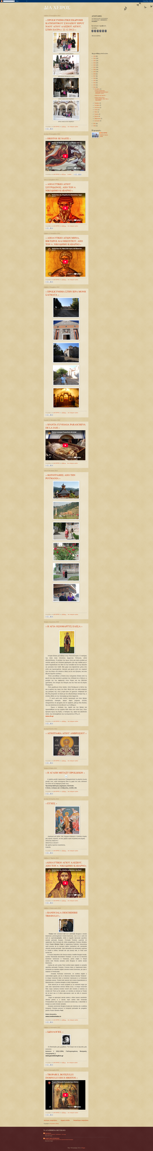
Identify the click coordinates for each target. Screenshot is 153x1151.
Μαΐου (96, 112)
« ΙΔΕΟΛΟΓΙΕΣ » (54, 1031)
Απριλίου (97, 114)
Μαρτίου (97, 116)
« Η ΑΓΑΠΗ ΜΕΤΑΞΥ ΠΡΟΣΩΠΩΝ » (65, 772)
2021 (94, 67)
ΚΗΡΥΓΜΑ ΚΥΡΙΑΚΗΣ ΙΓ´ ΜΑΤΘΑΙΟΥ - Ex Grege (55, 1134)
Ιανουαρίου (97, 120)
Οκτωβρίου (97, 105)
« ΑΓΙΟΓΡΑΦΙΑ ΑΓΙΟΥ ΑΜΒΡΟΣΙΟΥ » (66, 733)
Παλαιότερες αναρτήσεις (80, 1120)
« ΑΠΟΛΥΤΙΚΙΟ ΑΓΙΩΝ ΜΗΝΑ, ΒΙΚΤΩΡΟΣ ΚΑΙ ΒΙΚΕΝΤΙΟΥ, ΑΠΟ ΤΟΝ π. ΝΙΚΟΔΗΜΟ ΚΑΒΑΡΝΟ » (64, 241)
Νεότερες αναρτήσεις (50, 1120)
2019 (94, 71)
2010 (94, 125)
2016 (94, 78)
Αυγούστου (97, 107)
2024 (94, 60)
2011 (94, 123)
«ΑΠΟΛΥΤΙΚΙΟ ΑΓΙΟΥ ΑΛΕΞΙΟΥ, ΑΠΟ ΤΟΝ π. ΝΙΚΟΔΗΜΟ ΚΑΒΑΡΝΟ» (66, 864)
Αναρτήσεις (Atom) (54, 1123)
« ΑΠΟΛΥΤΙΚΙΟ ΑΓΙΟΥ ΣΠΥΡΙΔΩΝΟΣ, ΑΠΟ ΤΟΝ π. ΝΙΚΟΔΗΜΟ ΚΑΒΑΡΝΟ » (61, 187)
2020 (94, 69)
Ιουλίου (96, 109)
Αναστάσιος (48, 1133)
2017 (94, 76)
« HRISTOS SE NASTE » (58, 138)
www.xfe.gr (50, 716)
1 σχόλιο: (69, 174)
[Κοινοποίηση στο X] (49, 129)
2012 (94, 87)
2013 (94, 85)
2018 (94, 74)
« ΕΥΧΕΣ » (51, 803)
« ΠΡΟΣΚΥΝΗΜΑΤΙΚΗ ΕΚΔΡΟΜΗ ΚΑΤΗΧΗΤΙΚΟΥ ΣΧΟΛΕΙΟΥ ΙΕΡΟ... (101, 92)
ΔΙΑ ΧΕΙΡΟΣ (57, 7)
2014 (94, 82)
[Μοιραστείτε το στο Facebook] (51, 129)
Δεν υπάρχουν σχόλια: (73, 126)
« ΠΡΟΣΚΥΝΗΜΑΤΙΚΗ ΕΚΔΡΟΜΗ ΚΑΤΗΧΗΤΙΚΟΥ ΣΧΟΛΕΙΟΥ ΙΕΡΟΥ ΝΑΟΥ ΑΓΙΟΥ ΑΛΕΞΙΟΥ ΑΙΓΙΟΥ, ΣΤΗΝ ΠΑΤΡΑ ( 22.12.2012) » (65, 24)
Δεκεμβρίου (97, 89)
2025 (94, 58)
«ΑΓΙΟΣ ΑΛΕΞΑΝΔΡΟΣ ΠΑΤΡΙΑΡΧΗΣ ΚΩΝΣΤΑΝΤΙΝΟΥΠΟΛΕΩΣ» (59, 1139)
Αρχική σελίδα (65, 1120)
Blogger (83, 1147)
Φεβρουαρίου (98, 118)
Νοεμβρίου (97, 103)
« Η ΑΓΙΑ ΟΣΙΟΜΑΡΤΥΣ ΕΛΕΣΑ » (64, 626)
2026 (94, 56)
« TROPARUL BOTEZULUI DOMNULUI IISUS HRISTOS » (62, 1076)
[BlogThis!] (48, 129)
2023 (94, 62)
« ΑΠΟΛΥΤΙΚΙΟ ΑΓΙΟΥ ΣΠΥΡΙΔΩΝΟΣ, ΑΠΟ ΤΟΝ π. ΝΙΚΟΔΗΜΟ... (101, 99)
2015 (94, 80)
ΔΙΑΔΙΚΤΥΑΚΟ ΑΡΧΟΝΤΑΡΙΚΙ (52, 1138)
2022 (94, 65)
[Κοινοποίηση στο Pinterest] (52, 129)
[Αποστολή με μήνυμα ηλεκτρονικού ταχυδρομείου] (46, 129)
